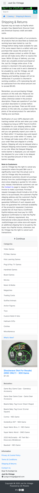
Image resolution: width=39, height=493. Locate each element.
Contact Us (6, 468)
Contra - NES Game (11, 417)
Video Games (9, 249)
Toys (5, 311)
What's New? (9, 337)
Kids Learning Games (12, 259)
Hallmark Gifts (9, 321)
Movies (6, 280)
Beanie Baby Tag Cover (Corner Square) (16, 410)
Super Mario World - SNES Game (17, 432)
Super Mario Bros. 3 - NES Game (17, 427)
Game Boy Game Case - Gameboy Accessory (17, 390)
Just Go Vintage (16, 3)
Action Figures (9, 306)
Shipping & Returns (23, 16)
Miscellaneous (9, 331)
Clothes (7, 326)
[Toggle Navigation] (4, 3)
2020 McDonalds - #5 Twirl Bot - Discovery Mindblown (17, 438)
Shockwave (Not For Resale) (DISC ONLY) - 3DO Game (18, 371)
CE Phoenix (24, 486)
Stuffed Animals (10, 300)
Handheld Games (10, 270)
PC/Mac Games (10, 254)
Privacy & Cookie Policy (11, 455)
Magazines (8, 290)
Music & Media (9, 285)
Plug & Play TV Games (12, 264)
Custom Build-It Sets (12, 316)
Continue (20, 238)
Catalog (10, 16)
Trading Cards (9, 295)
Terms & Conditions (9, 459)
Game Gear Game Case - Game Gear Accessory (18, 397)
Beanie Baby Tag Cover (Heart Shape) (19, 404)
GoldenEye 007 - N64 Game (15, 422)
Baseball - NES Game (12, 445)
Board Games (9, 275)
